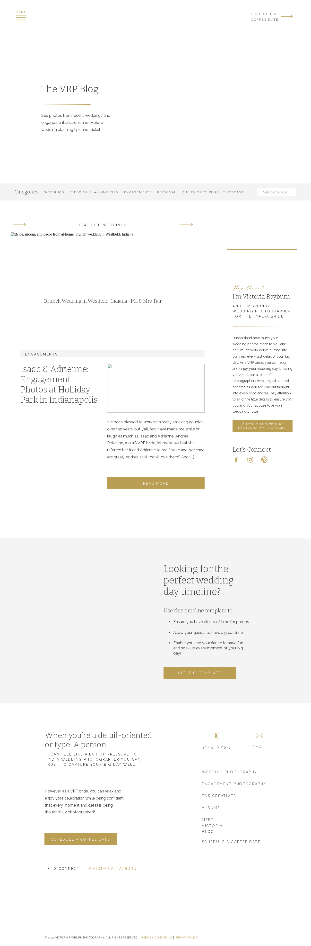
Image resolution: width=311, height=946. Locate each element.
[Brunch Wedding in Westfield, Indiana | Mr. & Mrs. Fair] (103, 278)
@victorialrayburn (113, 869)
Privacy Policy (186, 937)
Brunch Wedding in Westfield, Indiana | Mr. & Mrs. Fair (103, 301)
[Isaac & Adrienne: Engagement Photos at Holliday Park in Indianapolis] (156, 388)
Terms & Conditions (157, 937)
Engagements (41, 354)
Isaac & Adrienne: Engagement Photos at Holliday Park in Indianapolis (59, 384)
